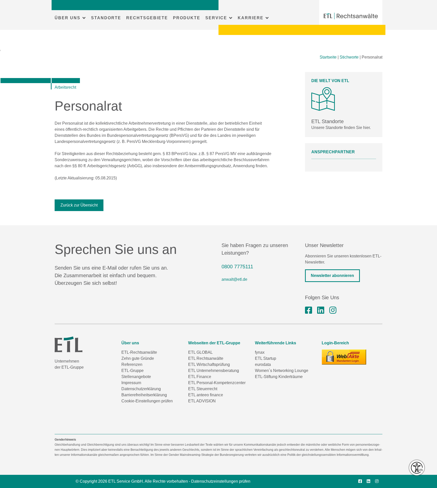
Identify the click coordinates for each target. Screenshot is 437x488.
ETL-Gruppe (132, 370)
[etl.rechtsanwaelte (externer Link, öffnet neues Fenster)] (308, 310)
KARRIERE (251, 18)
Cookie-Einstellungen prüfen (147, 401)
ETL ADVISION (202, 401)
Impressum (131, 383)
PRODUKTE (186, 18)
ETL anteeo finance (205, 395)
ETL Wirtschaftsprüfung (209, 364)
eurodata (263, 364)
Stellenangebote (136, 376)
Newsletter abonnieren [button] (332, 275)
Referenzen (131, 364)
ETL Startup (265, 358)
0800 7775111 (237, 266)
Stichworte (349, 57)
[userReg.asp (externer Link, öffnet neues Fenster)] (344, 357)
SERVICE (216, 18)
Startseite (328, 57)
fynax (260, 352)
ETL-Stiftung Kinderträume (279, 376)
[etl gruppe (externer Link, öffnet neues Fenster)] (320, 310)
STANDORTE (106, 18)
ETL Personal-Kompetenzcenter (217, 383)
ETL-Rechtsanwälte (139, 352)
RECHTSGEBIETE (147, 18)
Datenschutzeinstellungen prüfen (220, 481)
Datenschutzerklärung (141, 389)
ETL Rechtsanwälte (205, 358)
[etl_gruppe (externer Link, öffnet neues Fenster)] (332, 310)
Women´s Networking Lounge (281, 370)
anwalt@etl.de (234, 279)
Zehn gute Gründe (137, 358)
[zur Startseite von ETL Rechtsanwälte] (351, 16)
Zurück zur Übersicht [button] (79, 205)
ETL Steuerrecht (202, 389)
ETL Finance (199, 376)
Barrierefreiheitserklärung (144, 395)
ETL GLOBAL (200, 352)
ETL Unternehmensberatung (213, 370)
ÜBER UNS (67, 18)
